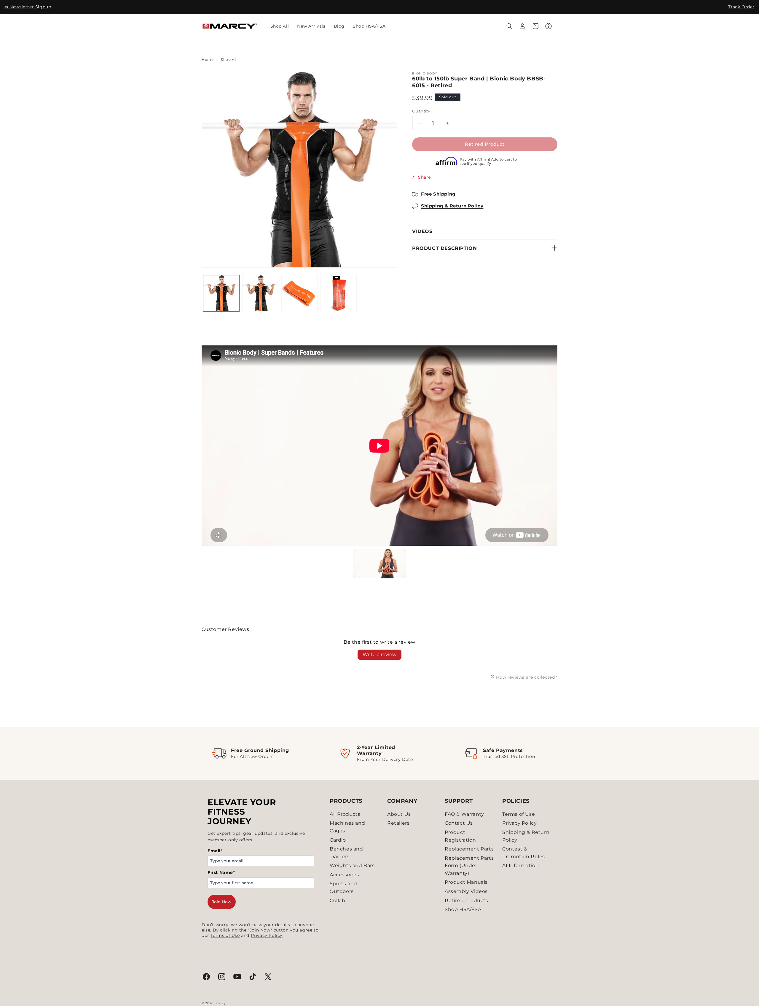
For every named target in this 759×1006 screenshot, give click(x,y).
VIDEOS (422, 231)
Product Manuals (466, 882)
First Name (221, 872)
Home (207, 59)
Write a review (379, 654)
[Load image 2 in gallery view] (260, 293)
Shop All (229, 59)
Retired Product (485, 144)
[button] (509, 26)
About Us (399, 814)
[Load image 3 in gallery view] (299, 293)
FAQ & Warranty (464, 814)
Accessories (344, 875)
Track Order (741, 6)
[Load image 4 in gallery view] (338, 293)
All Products (345, 814)
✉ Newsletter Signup (27, 6)
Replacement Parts (469, 849)
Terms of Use (225, 935)
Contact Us (459, 823)
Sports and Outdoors (343, 887)
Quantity (421, 111)
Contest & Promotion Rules (523, 852)
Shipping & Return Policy (452, 206)
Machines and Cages (347, 827)
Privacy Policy (267, 935)
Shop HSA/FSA (463, 909)
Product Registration (460, 836)
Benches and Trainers (346, 852)
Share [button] (424, 177)
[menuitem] (279, 26)
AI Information (520, 865)
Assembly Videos (466, 891)
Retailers (398, 823)
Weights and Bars (352, 865)
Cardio (338, 840)
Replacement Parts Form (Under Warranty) (469, 865)
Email (215, 850)
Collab (337, 900)
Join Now (221, 902)
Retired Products (466, 900)
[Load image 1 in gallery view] (221, 293)
